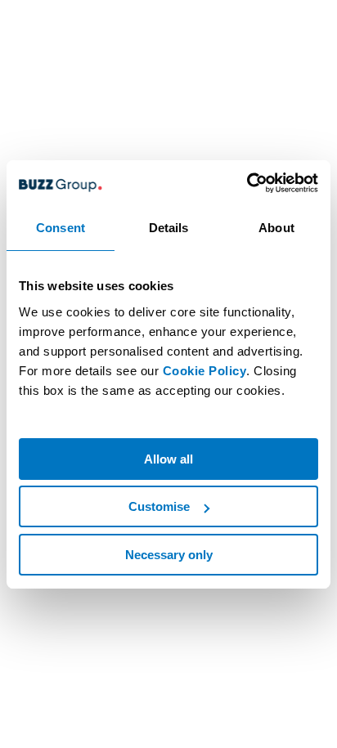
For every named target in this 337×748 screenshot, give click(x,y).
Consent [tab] (60, 228)
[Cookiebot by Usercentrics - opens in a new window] (246, 183)
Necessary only (169, 555)
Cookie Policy (205, 371)
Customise (159, 506)
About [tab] (276, 228)
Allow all (168, 459)
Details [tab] (169, 228)
